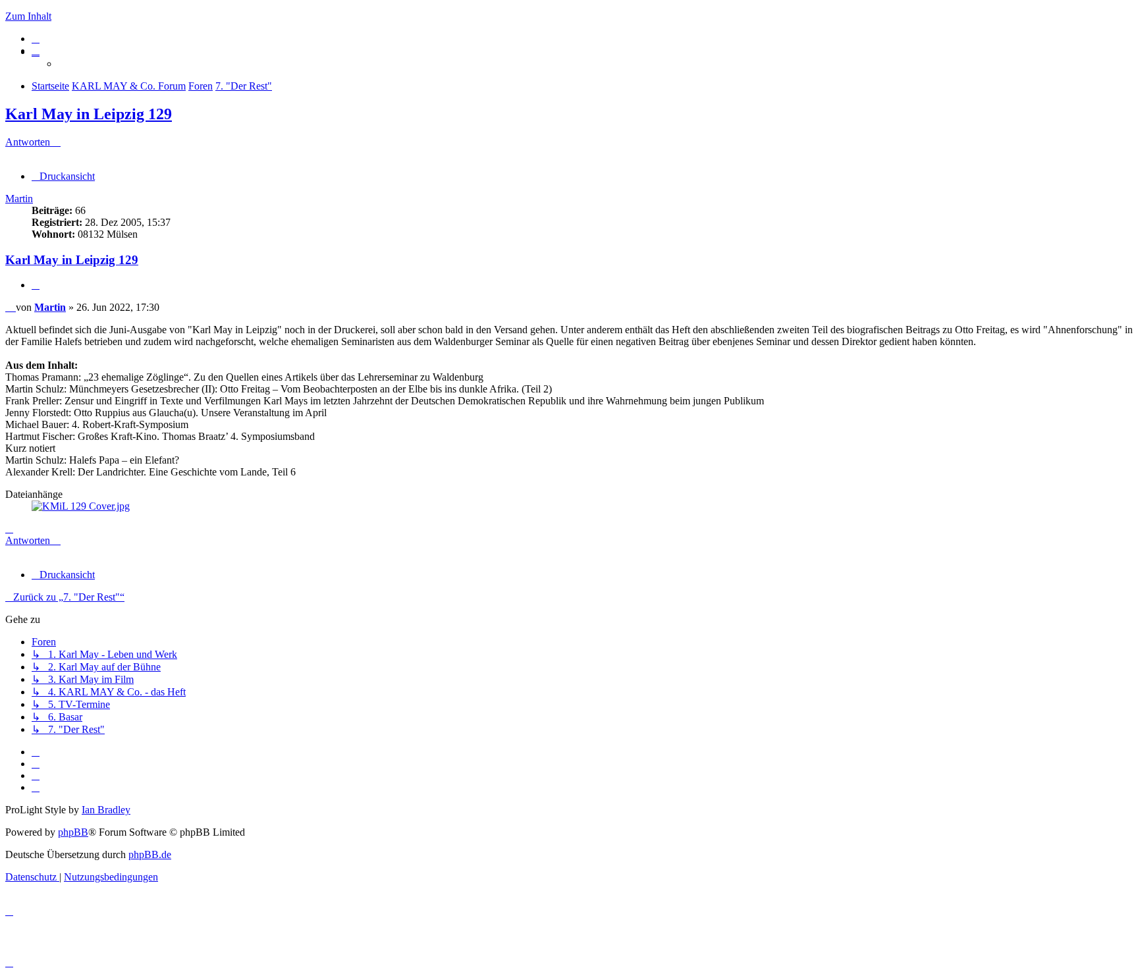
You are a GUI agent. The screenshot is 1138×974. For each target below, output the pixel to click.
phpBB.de (149, 854)
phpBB (73, 832)
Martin (19, 198)
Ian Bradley (106, 809)
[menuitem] (36, 38)
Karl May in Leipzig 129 (88, 113)
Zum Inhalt (28, 16)
